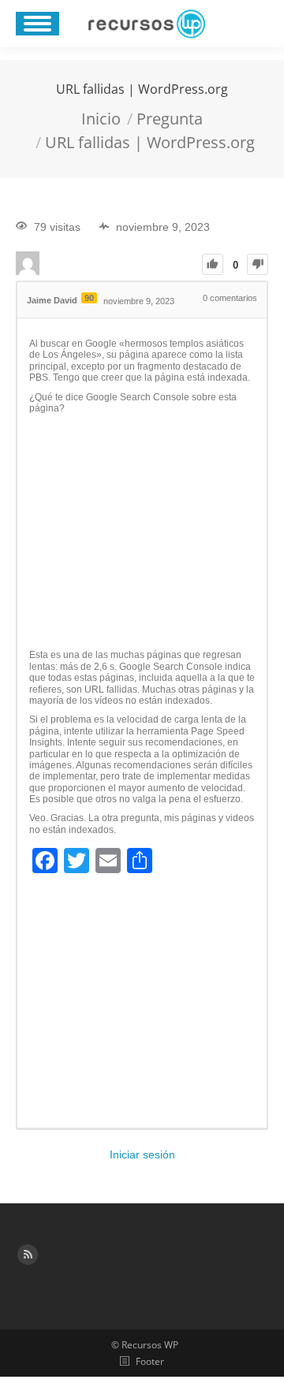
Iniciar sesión (142, 1154)
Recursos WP (149, 1344)
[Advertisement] (142, 531)
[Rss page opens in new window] (27, 1254)
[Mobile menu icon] (37, 23)
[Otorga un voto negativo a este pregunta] (257, 264)
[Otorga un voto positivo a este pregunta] (212, 264)
